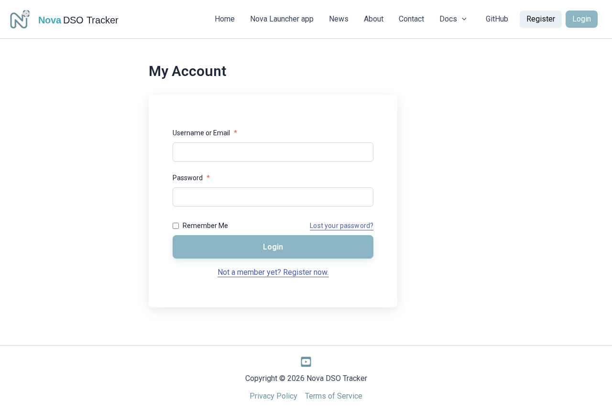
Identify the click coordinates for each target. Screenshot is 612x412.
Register (540, 18)
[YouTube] (306, 362)
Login (581, 18)
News (339, 18)
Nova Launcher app (282, 18)
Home (225, 18)
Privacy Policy (273, 396)
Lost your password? (341, 225)
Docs (448, 18)
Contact (411, 18)
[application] (462, 19)
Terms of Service (333, 396)
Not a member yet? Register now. (273, 272)
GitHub (497, 18)
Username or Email (205, 133)
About (373, 18)
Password (191, 178)
